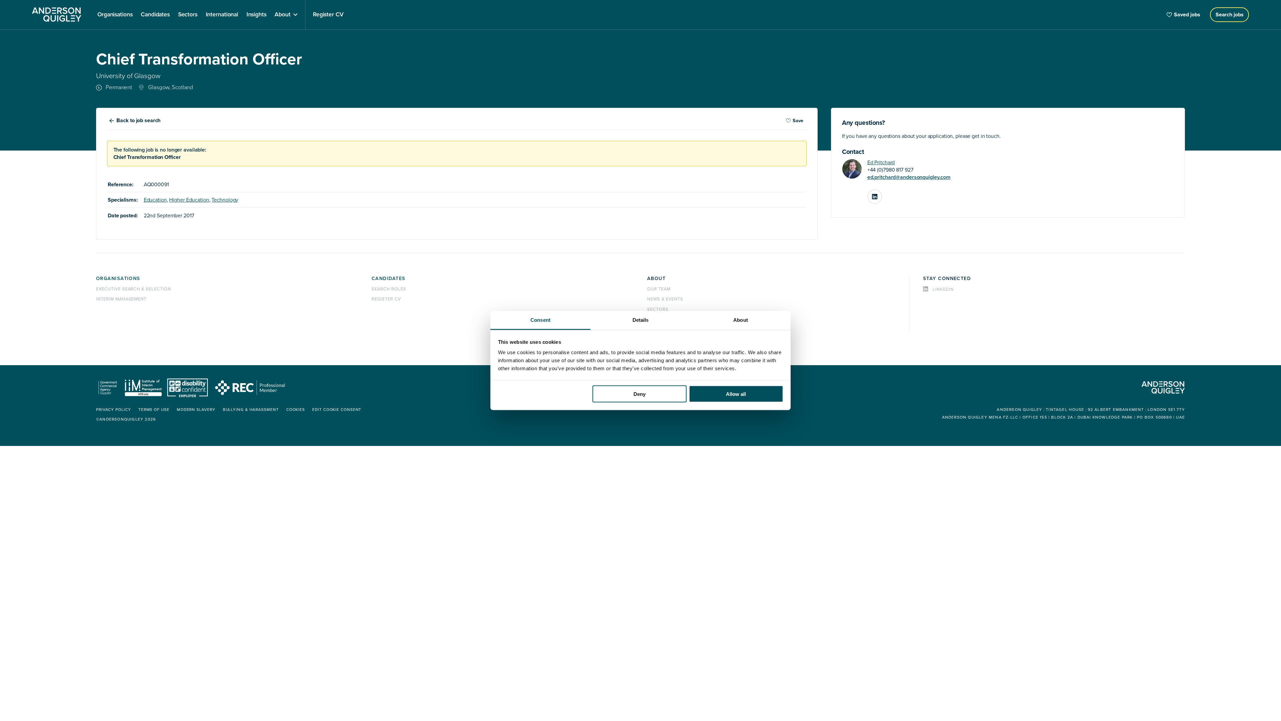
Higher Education (189, 200)
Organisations (118, 278)
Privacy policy (113, 409)
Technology (224, 200)
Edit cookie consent (336, 409)
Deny (639, 394)
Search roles (389, 289)
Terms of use (153, 409)
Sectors (658, 309)
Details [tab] (640, 320)
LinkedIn (881, 194)
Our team (659, 289)
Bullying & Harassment (251, 409)
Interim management (121, 299)
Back (138, 120)
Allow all (736, 394)
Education (155, 200)
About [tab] (740, 320)
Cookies (295, 409)
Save (798, 121)
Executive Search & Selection (133, 289)
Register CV (386, 299)
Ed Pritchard (881, 162)
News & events (665, 299)
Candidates (388, 278)
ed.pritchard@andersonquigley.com (908, 177)
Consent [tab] (540, 320)
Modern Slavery (196, 409)
